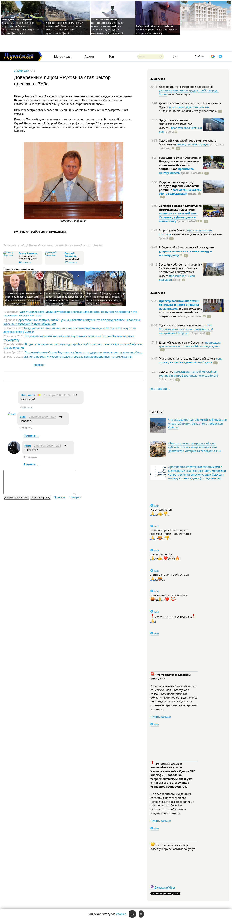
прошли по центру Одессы (176, 171)
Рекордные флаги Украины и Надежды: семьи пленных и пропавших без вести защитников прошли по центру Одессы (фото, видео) (20, 26)
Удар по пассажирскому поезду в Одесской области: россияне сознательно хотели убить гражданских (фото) (64, 28)
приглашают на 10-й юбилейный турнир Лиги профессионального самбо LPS (188, 373)
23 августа (157, 79)
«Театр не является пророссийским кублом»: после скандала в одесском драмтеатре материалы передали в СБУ (194, 447)
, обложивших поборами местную (188, 109)
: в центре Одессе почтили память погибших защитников (180, 312)
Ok (132, 914)
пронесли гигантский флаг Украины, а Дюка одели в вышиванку (178, 217)
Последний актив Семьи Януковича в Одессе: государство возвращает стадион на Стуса (83, 352)
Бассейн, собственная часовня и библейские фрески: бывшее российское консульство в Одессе (180, 270)
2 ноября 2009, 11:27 (42, 416)
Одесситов (166, 372)
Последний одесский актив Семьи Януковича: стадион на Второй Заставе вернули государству (68, 338)
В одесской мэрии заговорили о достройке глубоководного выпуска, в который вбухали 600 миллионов (72, 346)
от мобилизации (178, 94)
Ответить (26, 406)
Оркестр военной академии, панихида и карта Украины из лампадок (179, 304)
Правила (59, 497)
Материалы (62, 56)
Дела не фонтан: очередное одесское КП (186, 87)
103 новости (71, 262)
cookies (121, 914)
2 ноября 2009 (21, 70)
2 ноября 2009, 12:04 (47, 445)
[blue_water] (9, 402)
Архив (89, 56)
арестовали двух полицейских (189, 107)
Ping (28, 445)
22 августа (157, 293)
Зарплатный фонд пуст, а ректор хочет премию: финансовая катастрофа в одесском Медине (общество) (105, 298)
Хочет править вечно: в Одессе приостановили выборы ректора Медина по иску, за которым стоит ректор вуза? (64, 298)
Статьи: (157, 411)
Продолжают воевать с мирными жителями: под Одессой (175, 124)
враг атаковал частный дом (180, 130)
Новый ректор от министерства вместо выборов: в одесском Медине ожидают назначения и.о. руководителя (23, 298)
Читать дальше (160, 717)
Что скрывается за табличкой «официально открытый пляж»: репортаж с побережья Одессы (197, 423)
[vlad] (12, 414)
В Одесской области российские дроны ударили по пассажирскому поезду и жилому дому (156, 30)
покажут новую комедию (192, 144)
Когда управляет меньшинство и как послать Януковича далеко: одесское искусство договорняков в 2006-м (69, 330)
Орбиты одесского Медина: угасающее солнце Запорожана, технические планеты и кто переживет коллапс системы (70, 313)
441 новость (25, 262)
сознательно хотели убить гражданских (180, 192)
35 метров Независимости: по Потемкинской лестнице (180, 207)
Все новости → (160, 389)
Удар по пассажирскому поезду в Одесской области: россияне (179, 186)
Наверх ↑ (40, 365)
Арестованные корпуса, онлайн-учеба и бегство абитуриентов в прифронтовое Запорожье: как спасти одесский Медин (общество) (72, 321)
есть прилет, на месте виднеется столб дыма (190, 360)
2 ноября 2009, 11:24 (56, 395)
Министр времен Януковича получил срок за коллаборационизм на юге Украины (77, 357)
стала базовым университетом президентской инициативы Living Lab (186, 329)
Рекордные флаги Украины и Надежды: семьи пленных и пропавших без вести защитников (180, 163)
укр (175, 56)
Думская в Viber (165, 887)
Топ (111, 56)
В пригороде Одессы (173, 230)
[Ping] (14, 453)
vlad (23, 416)
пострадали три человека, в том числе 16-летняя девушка (190, 344)
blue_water (27, 395)
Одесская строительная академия (182, 325)
